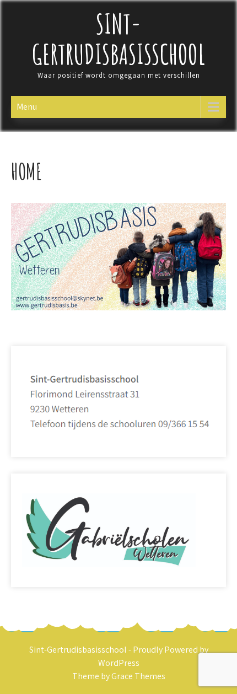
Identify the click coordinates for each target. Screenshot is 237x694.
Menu (27, 106)
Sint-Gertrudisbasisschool (118, 38)
